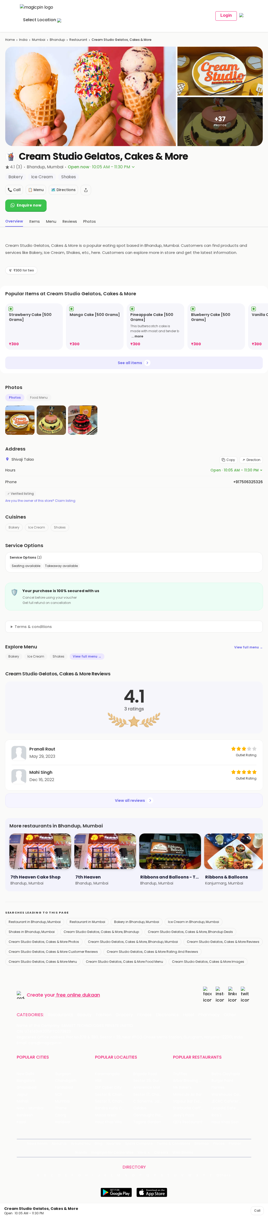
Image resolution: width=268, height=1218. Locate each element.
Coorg (60, 1115)
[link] (34, 326)
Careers (161, 1152)
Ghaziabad (26, 1087)
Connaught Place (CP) (152, 1115)
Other (230, 1014)
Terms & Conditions (173, 1143)
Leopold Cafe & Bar (229, 1108)
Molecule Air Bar (187, 1094)
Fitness (144, 1014)
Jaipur (22, 1094)
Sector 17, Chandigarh (152, 1094)
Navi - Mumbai (30, 1108)
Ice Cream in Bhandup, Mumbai (193, 922)
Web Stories (182, 1152)
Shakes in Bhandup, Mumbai (32, 932)
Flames (218, 1087)
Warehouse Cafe (227, 1094)
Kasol (21, 1122)
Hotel (188, 1014)
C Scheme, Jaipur (149, 1101)
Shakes (60, 527)
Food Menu (39, 397)
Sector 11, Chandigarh (114, 1101)
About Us (59, 1143)
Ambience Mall (146, 1087)
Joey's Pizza (183, 1115)
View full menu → (248, 647)
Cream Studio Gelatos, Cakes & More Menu (43, 961)
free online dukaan (78, 995)
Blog (98, 1143)
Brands (81, 1152)
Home (10, 39)
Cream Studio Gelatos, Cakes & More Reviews (223, 941)
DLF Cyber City (108, 1087)
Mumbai (38, 39)
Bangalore (26, 1080)
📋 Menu (36, 189)
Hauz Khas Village (110, 1122)
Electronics (167, 1014)
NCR (58, 1094)
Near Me (114, 1143)
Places (219, 1143)
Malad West (105, 1115)
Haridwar (63, 1122)
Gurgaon (63, 1073)
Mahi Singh (40, 772)
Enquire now (29, 205)
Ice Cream (36, 527)
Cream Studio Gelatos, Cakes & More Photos (44, 941)
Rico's (216, 1115)
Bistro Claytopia (225, 1073)
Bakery (14, 527)
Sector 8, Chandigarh (114, 1094)
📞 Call (14, 189)
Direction (253, 460)
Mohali (23, 1101)
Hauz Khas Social (226, 1122)
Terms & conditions (33, 626)
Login (226, 15)
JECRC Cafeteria (226, 1101)
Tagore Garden (147, 1122)
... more (137, 336)
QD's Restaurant (188, 1122)
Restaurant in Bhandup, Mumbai (35, 922)
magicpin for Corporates (112, 1152)
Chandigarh (65, 1080)
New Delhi (25, 1073)
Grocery (124, 1014)
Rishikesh (25, 1115)
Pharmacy (209, 1014)
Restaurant (78, 39)
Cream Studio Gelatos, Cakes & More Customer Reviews (53, 951)
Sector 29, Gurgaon (151, 1080)
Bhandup (57, 39)
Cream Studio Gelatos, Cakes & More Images (208, 961)
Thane (61, 1108)
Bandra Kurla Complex (114, 1108)
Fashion (103, 1014)
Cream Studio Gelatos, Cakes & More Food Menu (124, 961)
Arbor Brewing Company (192, 1080)
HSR (98, 1080)
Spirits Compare (139, 1143)
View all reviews (130, 800)
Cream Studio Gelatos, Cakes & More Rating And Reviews (152, 951)
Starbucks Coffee (189, 1108)
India (23, 39)
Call (257, 1210)
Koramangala (107, 1073)
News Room (37, 1143)
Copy (230, 460)
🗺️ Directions (63, 189)
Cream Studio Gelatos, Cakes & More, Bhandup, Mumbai (133, 941)
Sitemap (201, 1143)
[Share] (86, 190)
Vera (142, 1152)
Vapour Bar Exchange (192, 1101)
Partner (235, 1143)
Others (223, 1175)
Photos (15, 397)
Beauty (84, 1014)
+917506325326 (248, 482)
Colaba (139, 1108)
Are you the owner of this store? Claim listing (40, 501)
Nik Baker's (182, 1087)
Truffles (180, 1073)
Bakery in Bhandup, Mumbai (136, 922)
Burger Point (222, 1080)
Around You (81, 1143)
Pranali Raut (42, 749)
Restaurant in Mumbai (87, 922)
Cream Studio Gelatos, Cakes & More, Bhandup (101, 932)
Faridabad (64, 1087)
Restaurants (60, 1014)
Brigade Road (145, 1073)
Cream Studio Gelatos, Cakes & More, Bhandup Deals (190, 932)
